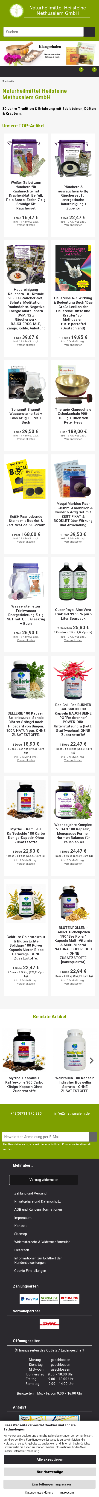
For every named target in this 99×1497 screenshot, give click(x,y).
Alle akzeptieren (50, 1460)
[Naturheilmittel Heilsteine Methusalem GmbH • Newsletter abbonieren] (93, 1137)
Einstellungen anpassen (51, 1484)
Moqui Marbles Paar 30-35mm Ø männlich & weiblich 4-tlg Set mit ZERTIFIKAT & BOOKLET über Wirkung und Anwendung (73, 514)
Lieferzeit (21, 1250)
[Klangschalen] (49, 63)
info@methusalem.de (71, 1113)
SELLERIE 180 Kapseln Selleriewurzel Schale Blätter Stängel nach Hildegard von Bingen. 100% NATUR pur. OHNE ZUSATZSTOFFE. (26, 724)
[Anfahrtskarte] (49, 1417)
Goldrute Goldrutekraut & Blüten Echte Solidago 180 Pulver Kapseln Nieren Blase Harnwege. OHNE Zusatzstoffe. (25, 947)
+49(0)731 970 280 (25, 1113)
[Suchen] (89, 31)
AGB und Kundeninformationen (38, 1209)
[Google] (29, 1124)
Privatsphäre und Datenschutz (37, 1201)
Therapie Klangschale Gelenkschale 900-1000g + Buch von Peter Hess (73, 415)
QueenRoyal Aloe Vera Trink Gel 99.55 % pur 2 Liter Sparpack (73, 614)
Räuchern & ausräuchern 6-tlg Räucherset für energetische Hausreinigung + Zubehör (73, 197)
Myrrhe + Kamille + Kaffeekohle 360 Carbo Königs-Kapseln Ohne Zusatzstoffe (24, 1084)
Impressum (23, 1218)
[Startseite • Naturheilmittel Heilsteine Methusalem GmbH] (49, 10)
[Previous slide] (7, 1060)
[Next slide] (91, 1060)
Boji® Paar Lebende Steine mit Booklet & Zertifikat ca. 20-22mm (25, 521)
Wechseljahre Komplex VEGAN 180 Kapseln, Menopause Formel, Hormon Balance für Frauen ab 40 (73, 833)
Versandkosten (26, 225)
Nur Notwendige (50, 1472)
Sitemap (20, 1234)
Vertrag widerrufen (43, 1180)
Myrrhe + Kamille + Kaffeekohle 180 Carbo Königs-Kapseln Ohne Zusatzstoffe (26, 835)
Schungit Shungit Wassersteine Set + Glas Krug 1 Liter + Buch (25, 415)
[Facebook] (5, 1124)
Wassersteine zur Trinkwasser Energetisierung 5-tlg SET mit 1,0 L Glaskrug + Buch (26, 614)
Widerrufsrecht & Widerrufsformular (42, 1242)
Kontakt (20, 1226)
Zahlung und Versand (30, 1193)
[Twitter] (17, 1124)
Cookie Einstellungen (30, 1271)
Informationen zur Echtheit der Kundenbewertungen (38, 1260)
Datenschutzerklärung (39, 1492)
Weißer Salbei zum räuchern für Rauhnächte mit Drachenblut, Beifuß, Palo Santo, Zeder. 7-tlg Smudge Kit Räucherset (26, 195)
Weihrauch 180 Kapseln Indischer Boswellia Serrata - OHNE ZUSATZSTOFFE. (74, 1084)
